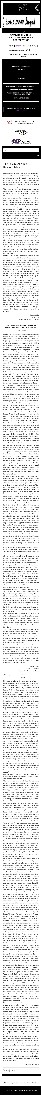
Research (21, 78)
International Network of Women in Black (23, 55)
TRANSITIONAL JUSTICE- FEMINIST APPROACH (21, 87)
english (24, 32)
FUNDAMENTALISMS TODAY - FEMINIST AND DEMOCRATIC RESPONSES (21, 94)
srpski (18, 32)
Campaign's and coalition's (19, 50)
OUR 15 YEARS (21, 110)
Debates (21, 69)
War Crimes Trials (30, 46)
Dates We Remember (21, 98)
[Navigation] (38, 155)
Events (11, 46)
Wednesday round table (21, 66)
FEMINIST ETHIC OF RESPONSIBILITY (21, 90)
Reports (18, 46)
